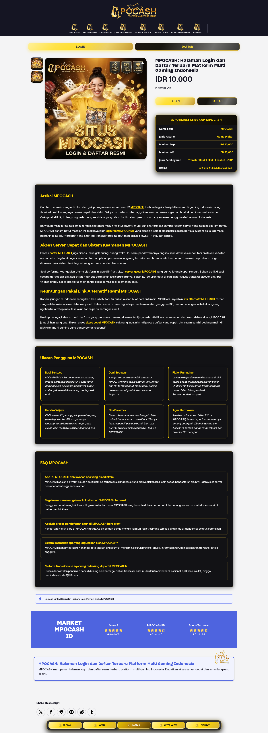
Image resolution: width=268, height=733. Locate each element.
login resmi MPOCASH (120, 230)
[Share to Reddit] (81, 711)
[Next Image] (144, 109)
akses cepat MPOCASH (100, 322)
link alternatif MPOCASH (199, 298)
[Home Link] (134, 11)
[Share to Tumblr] (92, 711)
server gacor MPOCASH (140, 271)
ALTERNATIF (170, 725)
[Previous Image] (48, 109)
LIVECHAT (204, 725)
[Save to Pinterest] (71, 711)
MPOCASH (137, 207)
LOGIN (80, 46)
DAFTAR (187, 46)
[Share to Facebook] (51, 711)
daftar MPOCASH (61, 253)
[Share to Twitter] (40, 711)
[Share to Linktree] (61, 711)
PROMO (67, 725)
